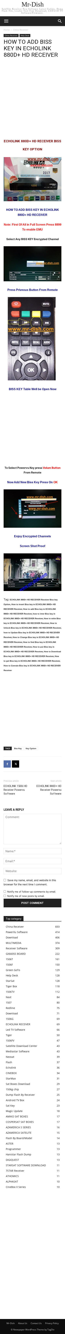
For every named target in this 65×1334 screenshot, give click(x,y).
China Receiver (20, 29)
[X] (15, 764)
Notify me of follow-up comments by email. (31, 891)
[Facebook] (7, 764)
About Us (22, 1323)
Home (7, 29)
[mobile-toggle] (6, 21)
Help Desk (25, 35)
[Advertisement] (32, 98)
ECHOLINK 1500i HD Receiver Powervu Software (15, 789)
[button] (60, 21)
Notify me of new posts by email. (26, 896)
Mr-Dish (10, 1323)
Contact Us (36, 1323)
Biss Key (18, 748)
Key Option (31, 748)
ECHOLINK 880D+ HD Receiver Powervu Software (48, 789)
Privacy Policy (52, 1323)
